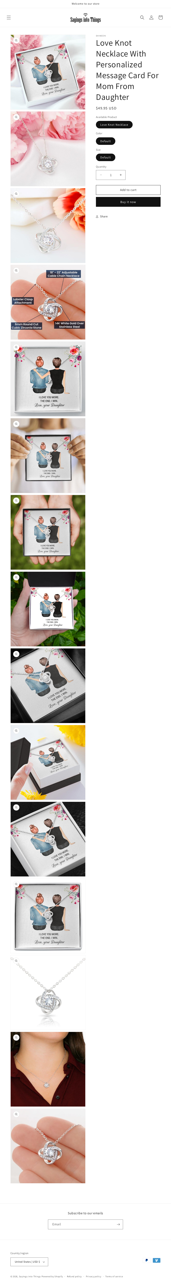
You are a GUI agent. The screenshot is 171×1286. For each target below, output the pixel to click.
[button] (8, 17)
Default (105, 141)
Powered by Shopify (52, 1276)
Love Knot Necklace (114, 125)
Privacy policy (93, 1276)
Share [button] (104, 216)
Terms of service (114, 1276)
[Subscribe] (118, 1224)
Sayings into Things (30, 1276)
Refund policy (74, 1276)
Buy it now (128, 202)
